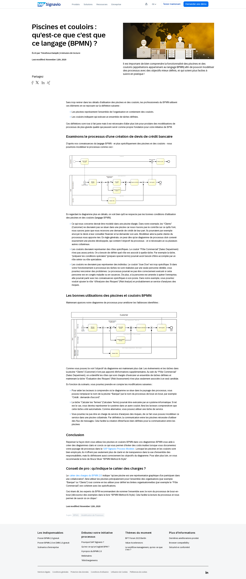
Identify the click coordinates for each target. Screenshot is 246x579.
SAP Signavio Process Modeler (118, 449)
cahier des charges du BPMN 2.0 (85, 475)
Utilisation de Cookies (119, 572)
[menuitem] (76, 4)
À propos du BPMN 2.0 (91, 551)
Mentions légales (44, 572)
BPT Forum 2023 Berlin (135, 538)
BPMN (75, 515)
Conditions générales (60, 572)
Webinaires (86, 556)
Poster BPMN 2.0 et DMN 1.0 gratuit (53, 543)
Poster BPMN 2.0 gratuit (48, 538)
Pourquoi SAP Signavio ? (92, 542)
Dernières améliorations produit (184, 538)
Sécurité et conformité (179, 547)
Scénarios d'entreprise (48, 547)
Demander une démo (196, 4)
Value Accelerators (134, 543)
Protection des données (80, 572)
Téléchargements (89, 560)
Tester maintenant (172, 4)
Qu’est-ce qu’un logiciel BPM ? (95, 547)
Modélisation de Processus (92, 515)
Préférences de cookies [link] (138, 572)
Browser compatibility (179, 543)
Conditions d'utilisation (100, 572)
